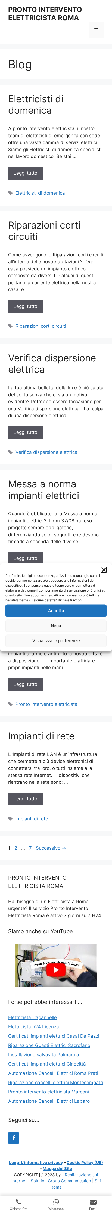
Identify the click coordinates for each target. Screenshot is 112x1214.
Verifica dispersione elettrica (46, 452)
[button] (104, 569)
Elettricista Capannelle (32, 1017)
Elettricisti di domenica (35, 104)
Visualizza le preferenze (56, 640)
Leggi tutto (25, 173)
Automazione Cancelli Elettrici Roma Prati (53, 1073)
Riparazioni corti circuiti (40, 326)
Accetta (56, 610)
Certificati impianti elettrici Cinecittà (47, 1064)
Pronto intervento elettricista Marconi (48, 1092)
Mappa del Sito (57, 1168)
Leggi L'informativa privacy (36, 1162)
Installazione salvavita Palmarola (43, 1054)
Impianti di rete (41, 736)
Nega (56, 625)
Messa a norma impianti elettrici (43, 489)
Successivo (51, 848)
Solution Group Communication (61, 1180)
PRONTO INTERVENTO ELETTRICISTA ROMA (45, 13)
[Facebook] (13, 1138)
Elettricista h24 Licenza (33, 1026)
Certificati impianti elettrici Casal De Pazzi (53, 1036)
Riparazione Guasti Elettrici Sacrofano (49, 1045)
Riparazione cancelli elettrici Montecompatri (55, 1082)
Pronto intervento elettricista (47, 704)
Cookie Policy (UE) (85, 1162)
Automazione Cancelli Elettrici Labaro (49, 1101)
